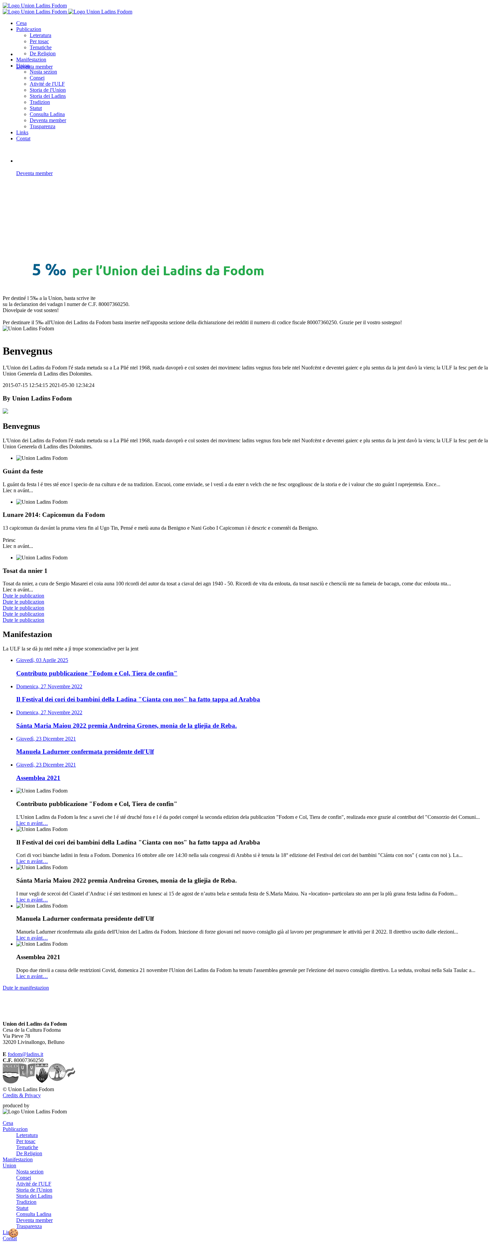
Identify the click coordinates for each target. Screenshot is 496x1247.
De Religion (29, 1153)
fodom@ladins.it (25, 1054)
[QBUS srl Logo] (43, 1105)
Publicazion (28, 29)
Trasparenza (42, 126)
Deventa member (48, 120)
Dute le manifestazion (26, 988)
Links (22, 132)
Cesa (21, 23)
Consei (37, 78)
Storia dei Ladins (48, 96)
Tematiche (41, 47)
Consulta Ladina (47, 114)
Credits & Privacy (22, 1095)
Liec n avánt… (32, 823)
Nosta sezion (43, 72)
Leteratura (40, 35)
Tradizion (40, 102)
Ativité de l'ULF (47, 84)
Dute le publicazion (23, 596)
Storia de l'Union (48, 90)
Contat (23, 138)
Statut (36, 108)
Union (9, 1165)
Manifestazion (31, 59)
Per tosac (39, 41)
